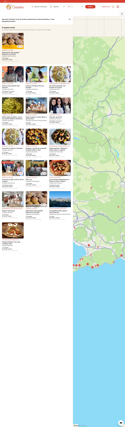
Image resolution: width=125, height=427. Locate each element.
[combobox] (40, 7)
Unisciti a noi (106, 6)
